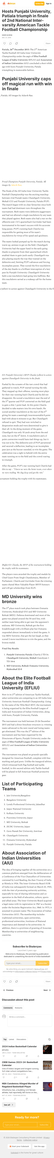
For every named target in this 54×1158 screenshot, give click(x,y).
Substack (14, 1152)
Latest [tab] (11, 1039)
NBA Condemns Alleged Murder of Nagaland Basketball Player (20, 1085)
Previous (9, 990)
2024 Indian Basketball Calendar (19, 1046)
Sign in (48, 3)
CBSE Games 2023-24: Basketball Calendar (20, 1064)
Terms (19, 1140)
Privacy (46, 1137)
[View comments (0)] (10, 43)
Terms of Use (39, 969)
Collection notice (30, 1140)
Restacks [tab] (18, 1008)
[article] (27, 1051)
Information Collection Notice (26, 971)
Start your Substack (20, 1146)
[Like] (4, 43)
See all (7, 1104)
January (5, 1049)
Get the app (39, 1146)
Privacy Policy (46, 971)
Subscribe (39, 3)
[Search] (49, 1039)
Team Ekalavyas (18, 1053)
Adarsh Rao (16, 185)
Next (46, 990)
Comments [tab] (8, 1008)
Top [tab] (5, 1039)
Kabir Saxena (7, 35)
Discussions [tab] (21, 1039)
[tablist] (13, 1007)
